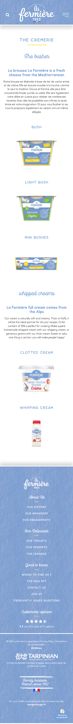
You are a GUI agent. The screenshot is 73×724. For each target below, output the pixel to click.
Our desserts (36, 547)
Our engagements (36, 520)
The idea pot (36, 581)
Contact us (37, 587)
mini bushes (37, 237)
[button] (7, 15)
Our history (36, 507)
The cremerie (36, 554)
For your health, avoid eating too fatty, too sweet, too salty (36, 703)
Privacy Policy (47, 641)
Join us (36, 594)
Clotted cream (36, 353)
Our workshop (36, 513)
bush (36, 127)
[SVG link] (36, 648)
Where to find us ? (36, 574)
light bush (36, 182)
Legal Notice (33, 641)
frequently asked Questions (36, 600)
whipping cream (36, 408)
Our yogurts (36, 540)
